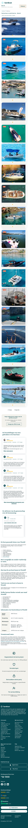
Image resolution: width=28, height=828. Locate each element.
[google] (4, 796)
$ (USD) (13, 811)
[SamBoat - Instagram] (5, 784)
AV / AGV (3, 816)
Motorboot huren (19, 722)
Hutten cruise (18, 734)
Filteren (23, 6)
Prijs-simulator (4, 728)
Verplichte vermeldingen (6, 815)
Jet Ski (18, 627)
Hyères (2, 750)
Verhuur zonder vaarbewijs (18, 733)
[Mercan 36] (14, 334)
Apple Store (15, 764)
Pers (2, 735)
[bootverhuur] (7, 3)
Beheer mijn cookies (19, 750)
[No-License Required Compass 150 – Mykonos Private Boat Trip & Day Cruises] (14, 113)
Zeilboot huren (18, 726)
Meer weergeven (8, 451)
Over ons (3, 722)
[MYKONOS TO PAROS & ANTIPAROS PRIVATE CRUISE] (14, 258)
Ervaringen (3, 738)
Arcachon (3, 748)
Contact (17, 749)
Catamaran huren (19, 728)
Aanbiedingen (18, 736)
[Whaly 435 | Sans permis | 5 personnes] (14, 154)
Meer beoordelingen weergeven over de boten (14, 502)
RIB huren (17, 723)
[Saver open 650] (14, 355)
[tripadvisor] (5, 801)
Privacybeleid (18, 815)
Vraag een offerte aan (14, 424)
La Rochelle (3, 751)
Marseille (3, 747)
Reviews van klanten (5, 733)
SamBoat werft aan (5, 723)
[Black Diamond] (14, 375)
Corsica (2, 753)
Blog (2, 739)
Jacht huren (17, 725)
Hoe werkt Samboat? (20, 747)
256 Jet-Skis (6, 557)
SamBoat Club (4, 732)
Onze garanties (4, 725)
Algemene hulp (18, 746)
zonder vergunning (19, 618)
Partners (17, 816)
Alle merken (17, 737)
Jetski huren (18, 729)
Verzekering (3, 726)
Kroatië (2, 754)
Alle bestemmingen (5, 757)
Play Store (15, 768)
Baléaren (3, 755)
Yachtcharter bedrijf (6, 729)
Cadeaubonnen (4, 730)
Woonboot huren (19, 730)
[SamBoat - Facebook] (2, 784)
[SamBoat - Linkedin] (8, 784)
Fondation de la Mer (5, 736)
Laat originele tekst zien (10, 522)
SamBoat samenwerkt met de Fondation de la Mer (12, 641)
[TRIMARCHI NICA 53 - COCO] (14, 395)
